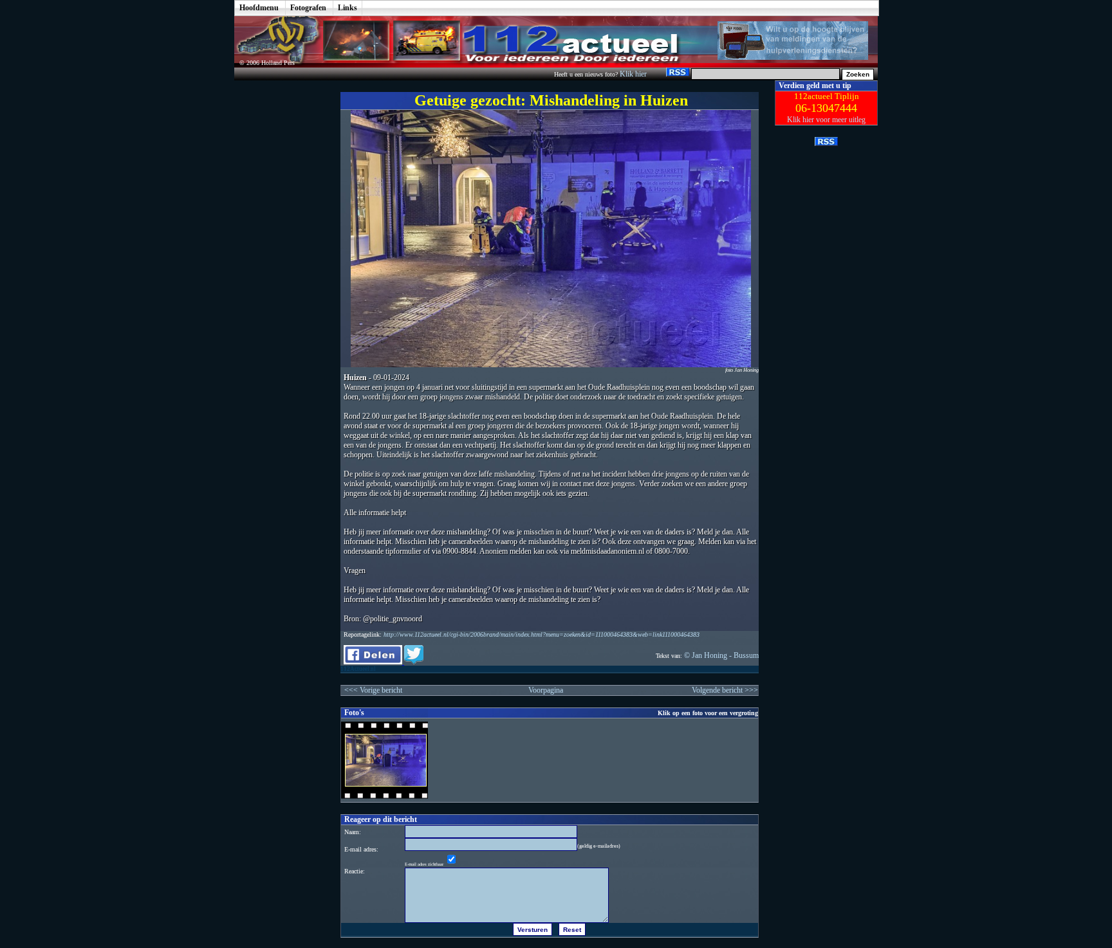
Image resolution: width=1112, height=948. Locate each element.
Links (347, 7)
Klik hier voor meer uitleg (826, 119)
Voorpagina (545, 690)
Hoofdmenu (259, 7)
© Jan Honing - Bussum (721, 655)
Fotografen (308, 7)
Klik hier (634, 73)
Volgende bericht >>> (725, 690)
